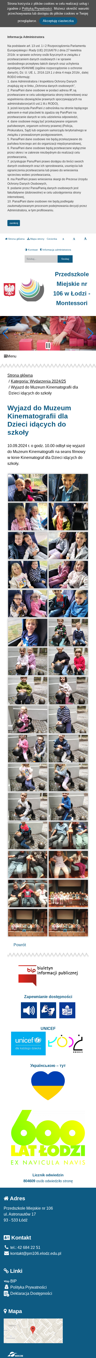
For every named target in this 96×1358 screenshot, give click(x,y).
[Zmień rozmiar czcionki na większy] (74, 239)
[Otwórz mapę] (33, 1330)
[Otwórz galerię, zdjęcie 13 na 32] (27, 661)
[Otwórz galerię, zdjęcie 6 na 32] (68, 545)
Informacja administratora (56, 249)
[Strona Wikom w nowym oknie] (15, 1354)
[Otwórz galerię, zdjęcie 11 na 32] (27, 632)
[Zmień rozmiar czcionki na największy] (85, 239)
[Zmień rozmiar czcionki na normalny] (63, 239)
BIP (13, 1281)
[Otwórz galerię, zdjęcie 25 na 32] (27, 835)
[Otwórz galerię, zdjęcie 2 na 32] (68, 487)
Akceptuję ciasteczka (58, 21)
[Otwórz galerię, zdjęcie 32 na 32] (68, 922)
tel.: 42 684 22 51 (24, 1247)
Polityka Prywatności (28, 1287)
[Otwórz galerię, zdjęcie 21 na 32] (27, 777)
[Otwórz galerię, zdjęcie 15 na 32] (27, 690)
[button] (5, 333)
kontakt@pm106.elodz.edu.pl (35, 1253)
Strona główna (16, 238)
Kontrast (32, 249)
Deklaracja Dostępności (30, 1293)
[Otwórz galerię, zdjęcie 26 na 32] (68, 835)
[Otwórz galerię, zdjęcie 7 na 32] (27, 574)
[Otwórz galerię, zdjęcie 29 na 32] (27, 893)
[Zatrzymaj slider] (48, 345)
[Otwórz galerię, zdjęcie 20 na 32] (68, 748)
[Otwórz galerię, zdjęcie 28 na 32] (68, 864)
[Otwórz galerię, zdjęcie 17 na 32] (27, 719)
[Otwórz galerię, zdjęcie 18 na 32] (68, 719)
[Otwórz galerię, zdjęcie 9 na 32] (27, 603)
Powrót (20, 945)
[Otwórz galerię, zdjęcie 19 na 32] (27, 748)
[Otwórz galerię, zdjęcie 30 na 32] (68, 893)
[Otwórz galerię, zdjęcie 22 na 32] (68, 777)
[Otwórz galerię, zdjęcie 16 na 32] (68, 690)
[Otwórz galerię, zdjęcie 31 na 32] (27, 922)
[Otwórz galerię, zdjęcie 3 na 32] (27, 516)
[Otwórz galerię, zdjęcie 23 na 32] (27, 806)
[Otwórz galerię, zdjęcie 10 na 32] (68, 603)
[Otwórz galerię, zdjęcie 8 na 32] (68, 574)
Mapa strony (37, 238)
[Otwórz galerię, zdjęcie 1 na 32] (27, 487)
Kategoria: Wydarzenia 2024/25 (38, 381)
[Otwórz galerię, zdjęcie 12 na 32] (68, 632)
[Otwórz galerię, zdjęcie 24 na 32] (68, 806)
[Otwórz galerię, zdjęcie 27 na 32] (27, 864)
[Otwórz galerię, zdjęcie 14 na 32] (68, 661)
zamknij (14, 223)
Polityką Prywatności (37, 8)
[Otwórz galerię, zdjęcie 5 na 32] (27, 545)
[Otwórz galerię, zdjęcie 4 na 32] (68, 516)
